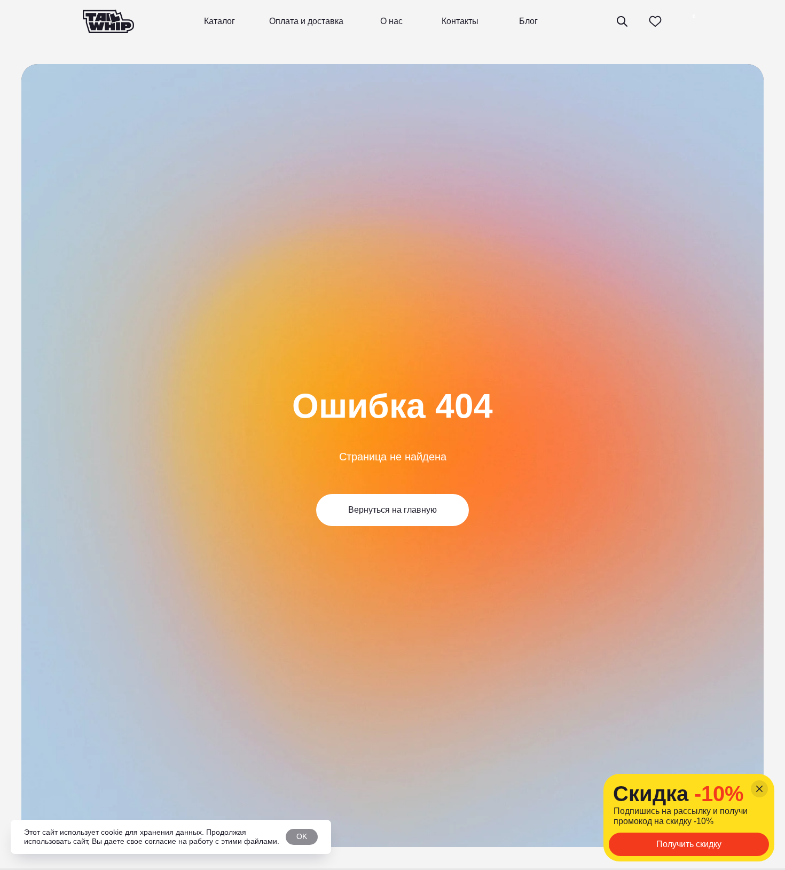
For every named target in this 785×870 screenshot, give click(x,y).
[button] (689, 844)
